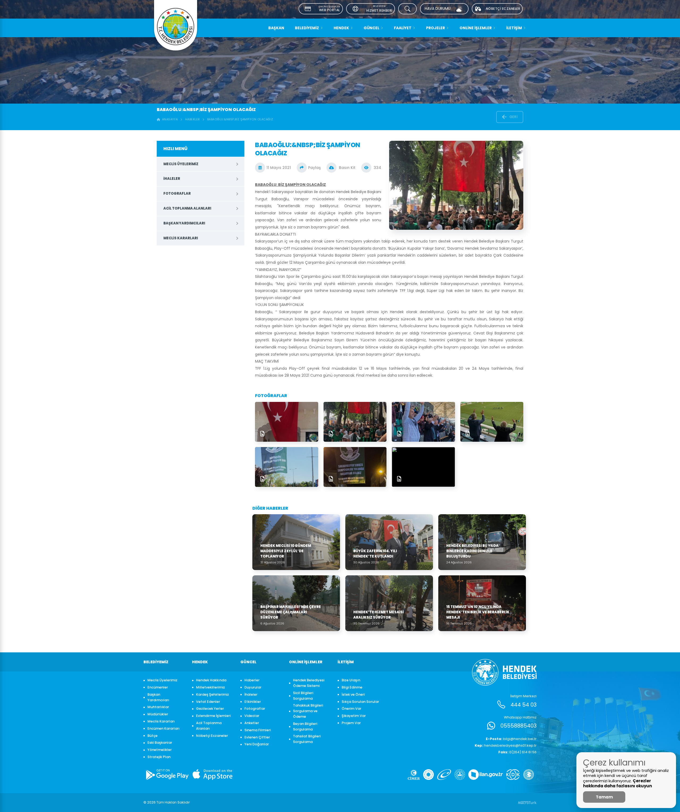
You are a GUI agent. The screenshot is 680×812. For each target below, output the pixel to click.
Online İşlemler (476, 28)
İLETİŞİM (514, 28)
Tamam (604, 797)
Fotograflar (177, 193)
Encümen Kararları (163, 728)
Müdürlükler (157, 714)
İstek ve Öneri (353, 694)
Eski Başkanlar (159, 742)
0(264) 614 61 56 (517, 752)
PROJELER (435, 28)
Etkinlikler (252, 701)
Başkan (276, 28)
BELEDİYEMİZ (307, 28)
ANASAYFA (169, 119)
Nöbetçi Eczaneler (212, 735)
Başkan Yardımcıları (184, 223)
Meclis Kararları (180, 238)
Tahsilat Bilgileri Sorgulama (307, 739)
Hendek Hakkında (211, 680)
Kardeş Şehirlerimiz (212, 694)
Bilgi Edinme (352, 687)
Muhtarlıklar (158, 706)
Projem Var (351, 722)
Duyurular (252, 687)
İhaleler (171, 178)
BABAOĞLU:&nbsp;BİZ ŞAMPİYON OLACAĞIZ (240, 119)
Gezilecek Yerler (210, 708)
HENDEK (341, 28)
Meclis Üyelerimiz (180, 164)
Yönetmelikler (159, 749)
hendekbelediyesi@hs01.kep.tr (506, 745)
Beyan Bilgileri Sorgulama (305, 726)
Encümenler (157, 687)
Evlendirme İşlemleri (213, 715)
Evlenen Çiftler (257, 737)
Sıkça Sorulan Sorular (360, 701)
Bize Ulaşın (351, 680)
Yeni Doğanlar (256, 744)
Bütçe (152, 735)
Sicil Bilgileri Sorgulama (303, 695)
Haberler (192, 119)
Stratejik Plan (159, 756)
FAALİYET (402, 28)
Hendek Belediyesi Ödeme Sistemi (308, 683)
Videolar (251, 715)
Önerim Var (351, 708)
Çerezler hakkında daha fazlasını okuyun (617, 783)
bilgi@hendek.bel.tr (511, 738)
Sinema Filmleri (257, 730)
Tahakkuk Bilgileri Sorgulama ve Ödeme (308, 711)
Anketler (251, 722)
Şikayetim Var (354, 715)
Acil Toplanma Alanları (187, 208)
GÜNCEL (371, 28)
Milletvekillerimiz (210, 687)
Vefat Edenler (208, 701)
